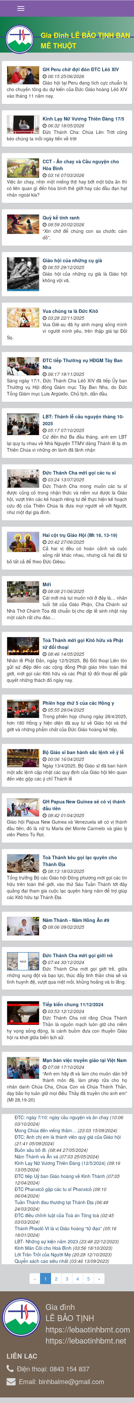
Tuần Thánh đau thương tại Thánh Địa (54, 1202)
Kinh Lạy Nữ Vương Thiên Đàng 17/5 (83, 118)
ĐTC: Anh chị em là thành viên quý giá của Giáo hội (68, 1137)
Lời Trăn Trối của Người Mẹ (43, 1254)
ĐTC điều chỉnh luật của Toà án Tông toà (57, 1215)
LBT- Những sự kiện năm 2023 (46, 1241)
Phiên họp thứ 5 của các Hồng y (78, 703)
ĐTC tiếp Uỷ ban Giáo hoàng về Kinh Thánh (60, 1176)
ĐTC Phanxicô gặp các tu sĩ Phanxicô (53, 1189)
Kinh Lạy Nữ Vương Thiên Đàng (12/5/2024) (60, 1163)
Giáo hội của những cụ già (72, 260)
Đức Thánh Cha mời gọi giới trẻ (78, 955)
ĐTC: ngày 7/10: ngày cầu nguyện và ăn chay (62, 1117)
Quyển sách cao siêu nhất (41, 1261)
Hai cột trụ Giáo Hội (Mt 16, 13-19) (80, 535)
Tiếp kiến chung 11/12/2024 (73, 1004)
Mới (47, 584)
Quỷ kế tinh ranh (61, 217)
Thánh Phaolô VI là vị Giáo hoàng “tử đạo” (58, 1228)
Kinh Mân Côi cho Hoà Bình (43, 1248)
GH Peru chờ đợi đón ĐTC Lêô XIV (81, 69)
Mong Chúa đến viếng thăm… (45, 1130)
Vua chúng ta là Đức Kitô (70, 311)
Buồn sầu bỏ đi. (31, 1150)
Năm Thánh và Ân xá (36, 1156)
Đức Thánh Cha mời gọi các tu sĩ (79, 472)
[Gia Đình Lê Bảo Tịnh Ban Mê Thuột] (19, 38)
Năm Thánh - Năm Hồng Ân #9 (76, 920)
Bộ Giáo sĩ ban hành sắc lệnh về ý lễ (83, 752)
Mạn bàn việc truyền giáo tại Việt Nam (85, 1060)
